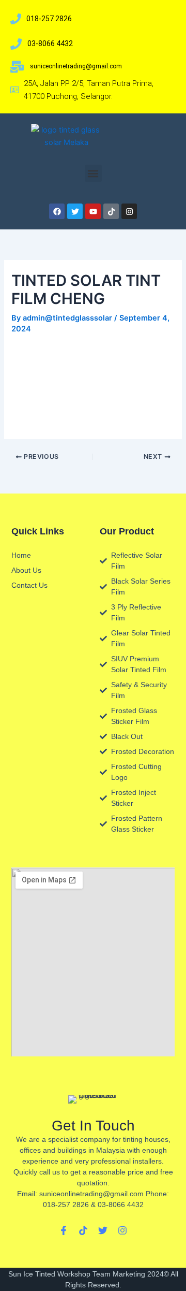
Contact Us (29, 585)
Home (21, 555)
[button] (93, 173)
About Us (26, 570)
